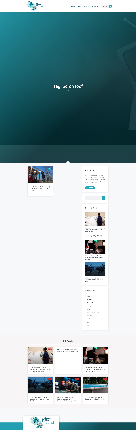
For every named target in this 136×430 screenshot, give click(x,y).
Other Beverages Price (93, 312)
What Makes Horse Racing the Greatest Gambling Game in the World (94, 279)
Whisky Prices (90, 303)
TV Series (86, 6)
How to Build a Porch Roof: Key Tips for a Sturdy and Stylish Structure (40, 189)
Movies (88, 322)
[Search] (110, 6)
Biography (89, 316)
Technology (90, 325)
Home (73, 6)
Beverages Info (91, 306)
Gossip (79, 6)
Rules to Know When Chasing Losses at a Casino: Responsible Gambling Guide (67, 399)
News (88, 309)
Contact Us (95, 6)
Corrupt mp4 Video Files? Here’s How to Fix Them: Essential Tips (94, 236)
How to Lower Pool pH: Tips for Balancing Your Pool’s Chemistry (95, 398)
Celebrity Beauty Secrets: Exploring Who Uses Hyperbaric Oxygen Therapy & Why (95, 229)
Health (88, 319)
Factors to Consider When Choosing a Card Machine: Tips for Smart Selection (95, 257)
